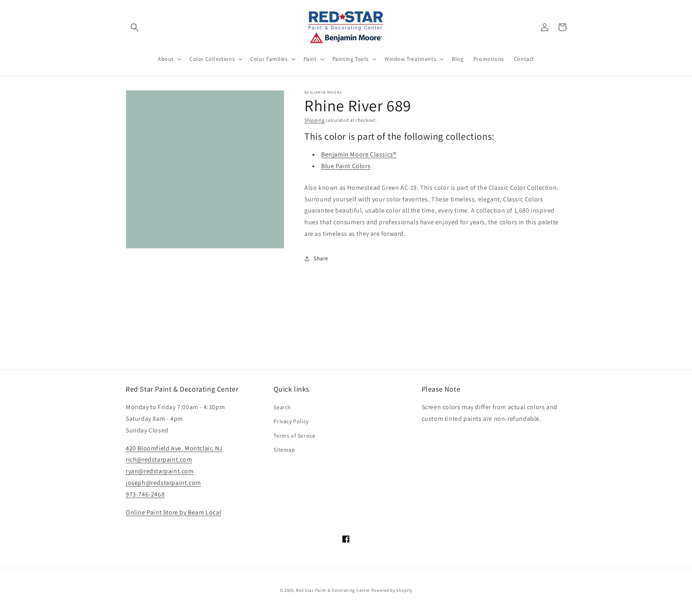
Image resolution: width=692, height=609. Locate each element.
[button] (134, 27)
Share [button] (321, 258)
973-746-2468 (145, 494)
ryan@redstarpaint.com (160, 471)
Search (282, 407)
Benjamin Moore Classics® (358, 154)
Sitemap (284, 449)
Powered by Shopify (391, 590)
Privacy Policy (291, 421)
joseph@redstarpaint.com (163, 482)
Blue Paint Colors (345, 166)
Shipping (314, 120)
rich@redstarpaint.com (159, 459)
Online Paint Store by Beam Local (173, 512)
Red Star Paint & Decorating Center (333, 590)
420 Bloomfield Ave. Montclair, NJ (174, 448)
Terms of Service (295, 435)
